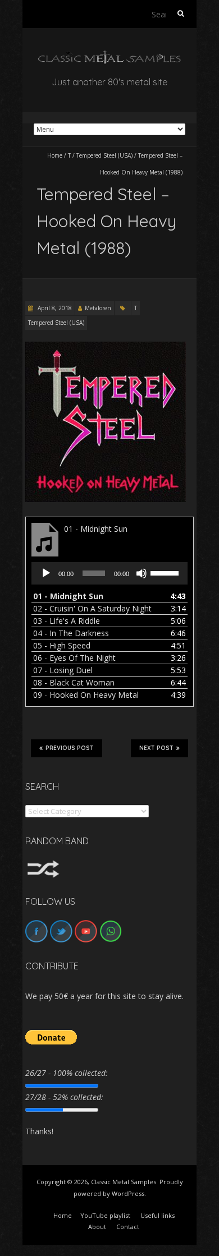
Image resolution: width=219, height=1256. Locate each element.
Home (54, 155)
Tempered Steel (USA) (104, 155)
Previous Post (69, 748)
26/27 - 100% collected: (66, 1073)
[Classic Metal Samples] (109, 55)
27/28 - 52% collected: (64, 1097)
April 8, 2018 (54, 308)
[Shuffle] (43, 865)
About (97, 1226)
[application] (109, 573)
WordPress (128, 1193)
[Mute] (141, 573)
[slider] (166, 572)
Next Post (156, 748)
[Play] (46, 573)
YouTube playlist (105, 1215)
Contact (127, 1226)
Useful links (157, 1215)
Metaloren (98, 308)
